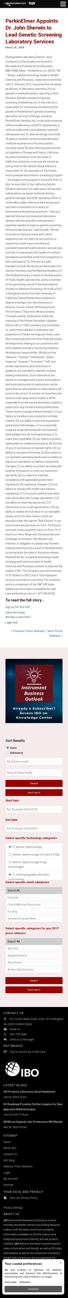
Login (6, 1172)
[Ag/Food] (34, 948)
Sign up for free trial (17, 607)
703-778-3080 (18, 1034)
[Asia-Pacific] (34, 962)
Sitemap (8, 1184)
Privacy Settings (13, 1207)
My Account (10, 1178)
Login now (11, 622)
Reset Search (34, 792)
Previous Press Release (28, 631)
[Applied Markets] (34, 955)
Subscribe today (15, 612)
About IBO (9, 1148)
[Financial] (34, 897)
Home (7, 1142)
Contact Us (10, 1154)
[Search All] (34, 890)
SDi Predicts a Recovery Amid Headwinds (29, 1091)
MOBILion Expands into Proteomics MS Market (32, 1121)
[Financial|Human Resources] (34, 904)
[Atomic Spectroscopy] (34, 969)
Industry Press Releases (17, 1166)
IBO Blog (9, 1160)
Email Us (15, 1029)
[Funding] (34, 911)
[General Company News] (34, 918)
